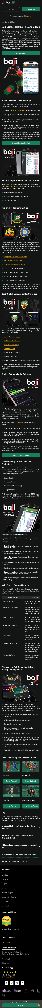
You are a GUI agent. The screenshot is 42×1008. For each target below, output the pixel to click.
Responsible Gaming (9, 897)
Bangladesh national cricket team (15, 257)
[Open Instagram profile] (11, 983)
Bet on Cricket (21, 53)
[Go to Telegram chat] (17, 983)
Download (31, 9)
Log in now (28, 16)
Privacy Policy (6, 901)
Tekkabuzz (5, 963)
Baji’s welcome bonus (13, 186)
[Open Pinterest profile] (22, 983)
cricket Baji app (18, 422)
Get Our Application (21, 455)
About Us (5, 875)
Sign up (11, 9)
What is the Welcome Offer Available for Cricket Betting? (18, 837)
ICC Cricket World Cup (12, 341)
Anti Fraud (5, 906)
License (4, 888)
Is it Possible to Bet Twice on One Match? (19, 855)
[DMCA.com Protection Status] (6, 926)
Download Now (9, 977)
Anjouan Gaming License (10, 929)
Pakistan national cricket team (14, 264)
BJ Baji (5, 47)
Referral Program (7, 893)
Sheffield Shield (9, 349)
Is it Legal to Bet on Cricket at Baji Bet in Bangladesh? (18, 827)
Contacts (5, 879)
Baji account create (18, 110)
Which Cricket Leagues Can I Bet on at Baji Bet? (19, 846)
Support (4, 884)
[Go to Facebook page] (6, 983)
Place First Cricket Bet (21, 143)
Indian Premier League (12, 337)
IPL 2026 (5, 39)
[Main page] (8, 2)
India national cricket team (13, 261)
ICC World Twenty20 (11, 345)
